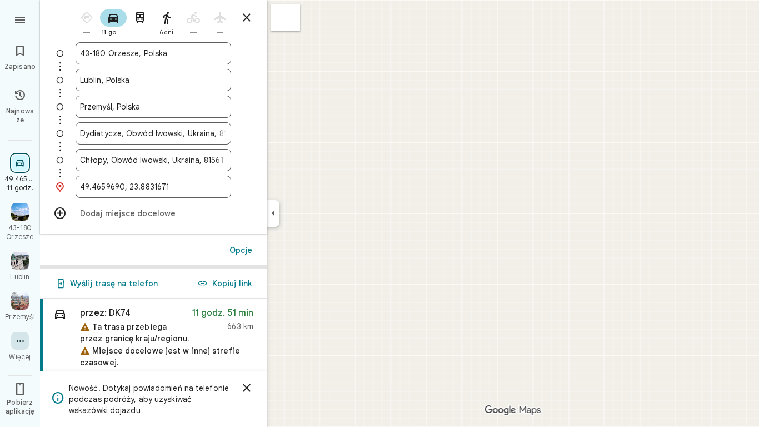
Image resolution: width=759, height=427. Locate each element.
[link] (153, 348)
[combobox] (153, 53)
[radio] (86, 21)
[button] (280, 17)
